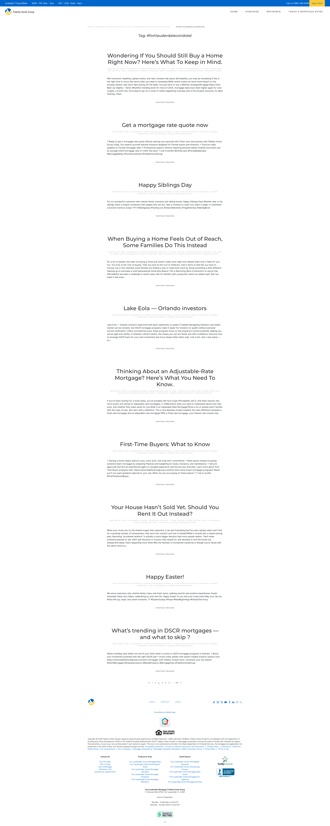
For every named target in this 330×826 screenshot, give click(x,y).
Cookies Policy (213, 746)
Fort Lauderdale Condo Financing (138, 69)
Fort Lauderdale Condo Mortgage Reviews (185, 782)
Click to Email (105, 764)
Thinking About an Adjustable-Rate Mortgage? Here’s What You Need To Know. (165, 378)
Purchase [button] (252, 11)
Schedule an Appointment (105, 772)
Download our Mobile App (164, 712)
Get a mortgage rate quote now (165, 125)
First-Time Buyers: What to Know (165, 444)
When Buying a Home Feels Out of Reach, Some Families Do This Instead (165, 242)
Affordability (194, 69)
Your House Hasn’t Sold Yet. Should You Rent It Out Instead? (165, 510)
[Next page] (181, 683)
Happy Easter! (165, 576)
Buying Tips (210, 252)
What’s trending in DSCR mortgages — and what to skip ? (165, 633)
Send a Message (105, 767)
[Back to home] (19, 11)
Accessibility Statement (154, 746)
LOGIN (178, 702)
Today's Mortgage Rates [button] (306, 11)
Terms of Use (223, 749)
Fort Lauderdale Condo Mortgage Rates (181, 71)
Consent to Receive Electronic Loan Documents (185, 746)
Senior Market (210, 254)
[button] (165, 822)
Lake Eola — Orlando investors (165, 308)
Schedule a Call (105, 769)
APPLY (152, 702)
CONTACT (165, 702)
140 (177, 683)
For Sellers (194, 520)
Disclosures (226, 746)
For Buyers (114, 71)
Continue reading (165, 102)
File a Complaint (124, 749)
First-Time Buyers (212, 69)
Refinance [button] (274, 11)
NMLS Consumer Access (192, 749)
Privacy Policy (210, 749)
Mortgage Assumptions (142, 749)
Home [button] (234, 11)
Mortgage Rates (212, 71)
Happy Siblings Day (165, 185)
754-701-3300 (105, 762)
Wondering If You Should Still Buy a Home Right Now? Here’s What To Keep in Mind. (165, 58)
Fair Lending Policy (107, 749)
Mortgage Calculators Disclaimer (167, 749)
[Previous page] (149, 683)
